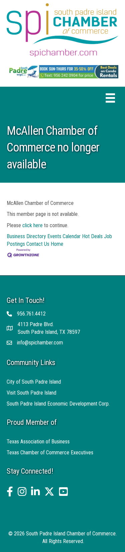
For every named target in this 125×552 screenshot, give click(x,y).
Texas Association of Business (38, 441)
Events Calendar (64, 236)
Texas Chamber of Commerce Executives (50, 452)
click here (32, 225)
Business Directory (26, 236)
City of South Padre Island (34, 382)
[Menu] (110, 98)
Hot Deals (92, 236)
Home (57, 244)
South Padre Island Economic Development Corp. (58, 404)
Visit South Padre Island (31, 393)
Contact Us (37, 244)
